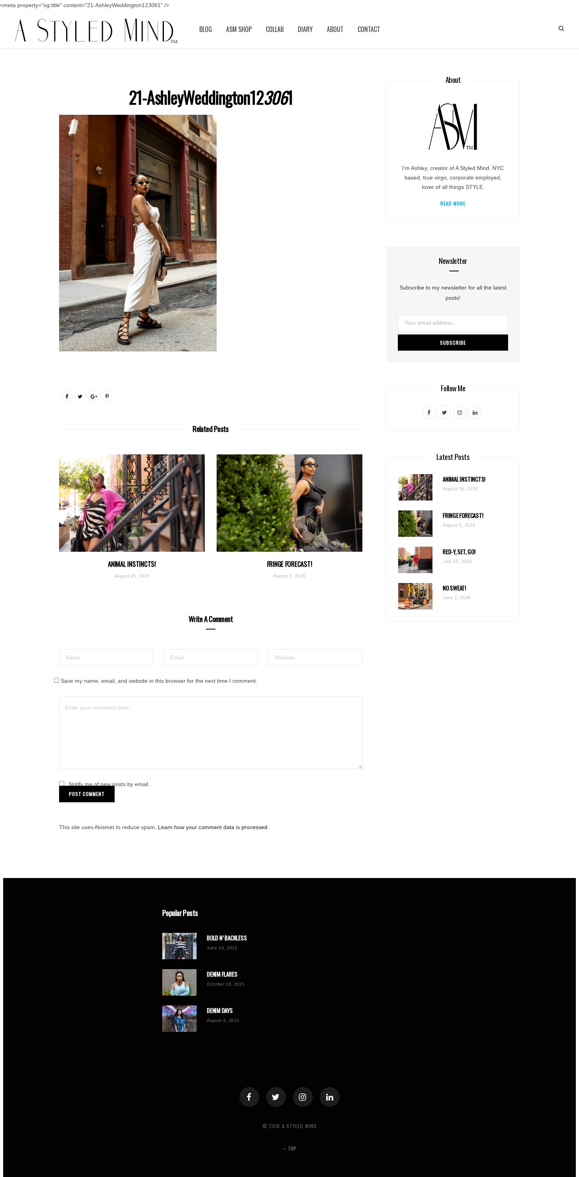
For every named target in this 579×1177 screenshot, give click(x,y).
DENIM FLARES (222, 974)
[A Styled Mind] (96, 29)
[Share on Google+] (93, 396)
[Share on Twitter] (80, 396)
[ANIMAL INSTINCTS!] (132, 503)
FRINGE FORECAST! (289, 564)
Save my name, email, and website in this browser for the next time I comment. (159, 681)
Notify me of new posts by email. (109, 784)
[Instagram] (303, 1097)
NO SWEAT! (454, 588)
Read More (453, 203)
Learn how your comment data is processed (212, 827)
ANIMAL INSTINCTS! (132, 564)
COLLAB (275, 29)
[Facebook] (249, 1097)
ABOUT (335, 29)
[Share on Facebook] (66, 396)
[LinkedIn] (330, 1097)
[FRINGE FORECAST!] (289, 503)
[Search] (561, 28)
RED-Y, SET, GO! (459, 551)
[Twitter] (276, 1097)
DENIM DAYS (220, 1010)
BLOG (205, 29)
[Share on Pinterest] (107, 396)
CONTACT (369, 29)
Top (291, 1148)
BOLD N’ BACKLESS (227, 938)
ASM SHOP (239, 29)
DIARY (305, 29)
